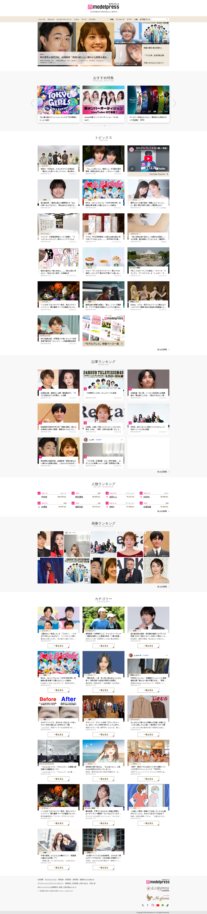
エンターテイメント (64, 19)
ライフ (83, 19)
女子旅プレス (145, 19)
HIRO (111, 506)
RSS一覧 (92, 883)
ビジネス (92, 19)
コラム (76, 19)
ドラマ (129, 19)
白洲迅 (44, 506)
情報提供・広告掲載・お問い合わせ (76, 883)
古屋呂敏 (147, 506)
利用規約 (61, 879)
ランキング (120, 19)
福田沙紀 (79, 506)
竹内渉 (44, 497)
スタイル (50, 19)
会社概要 (40, 879)
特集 (112, 19)
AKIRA (146, 497)
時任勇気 (79, 497)
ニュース (41, 19)
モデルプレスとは (50, 879)
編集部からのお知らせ (87, 879)
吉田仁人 (113, 497)
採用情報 (75, 879)
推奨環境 (68, 879)
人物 (136, 19)
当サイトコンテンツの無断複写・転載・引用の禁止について (57, 887)
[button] (174, 103)
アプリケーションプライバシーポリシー (50, 883)
